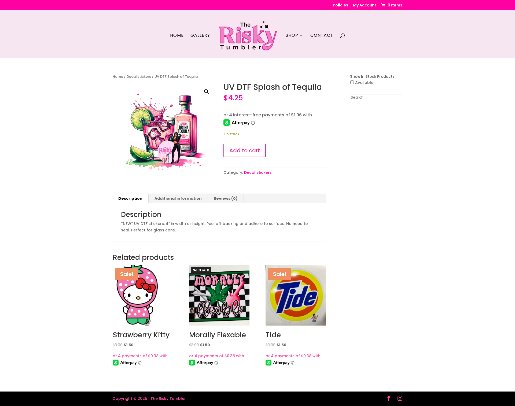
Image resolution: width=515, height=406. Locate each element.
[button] (206, 92)
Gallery (200, 36)
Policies (340, 5)
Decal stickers (139, 76)
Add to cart (244, 150)
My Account (364, 5)
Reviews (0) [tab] (226, 198)
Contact (321, 36)
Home (177, 36)
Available (364, 82)
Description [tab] (130, 198)
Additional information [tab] (178, 198)
